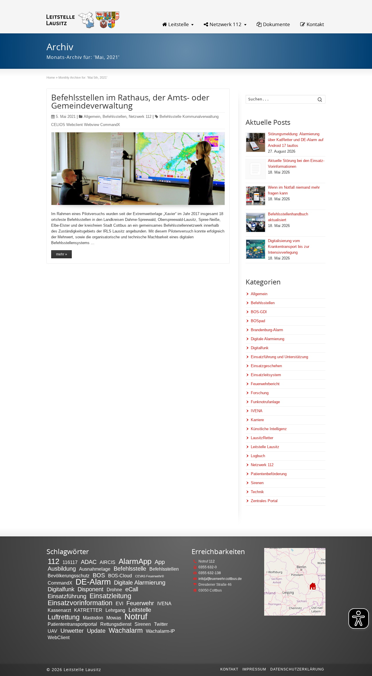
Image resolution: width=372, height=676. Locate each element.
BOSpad (258, 321)
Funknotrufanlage (265, 402)
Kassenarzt (59, 610)
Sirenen (257, 483)
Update (96, 631)
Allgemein (92, 116)
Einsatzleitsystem (266, 375)
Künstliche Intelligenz (269, 429)
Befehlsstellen (114, 116)
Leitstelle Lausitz (265, 447)
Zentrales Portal (264, 501)
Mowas (113, 617)
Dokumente (276, 24)
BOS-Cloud (120, 575)
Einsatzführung (67, 596)
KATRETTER (88, 610)
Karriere (257, 420)
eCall (131, 589)
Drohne (114, 589)
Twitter (161, 624)
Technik (257, 492)
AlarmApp (135, 561)
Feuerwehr (140, 603)
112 (53, 561)
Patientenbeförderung (269, 474)
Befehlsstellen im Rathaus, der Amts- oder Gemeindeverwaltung (130, 101)
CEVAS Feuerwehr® (149, 576)
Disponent (90, 589)
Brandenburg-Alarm (267, 330)
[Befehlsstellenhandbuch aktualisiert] (256, 222)
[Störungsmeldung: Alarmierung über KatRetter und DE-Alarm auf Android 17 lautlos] (256, 142)
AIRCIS (107, 562)
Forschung (260, 393)
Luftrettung (64, 617)
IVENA (256, 411)
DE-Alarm (93, 581)
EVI (119, 603)
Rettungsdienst (115, 624)
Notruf (135, 616)
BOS (99, 575)
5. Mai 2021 (66, 116)
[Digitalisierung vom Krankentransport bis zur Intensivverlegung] (256, 249)
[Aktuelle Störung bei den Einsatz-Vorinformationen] (256, 169)
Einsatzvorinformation (80, 603)
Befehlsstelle (130, 568)
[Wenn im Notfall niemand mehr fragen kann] (256, 196)
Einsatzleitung (110, 596)
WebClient (58, 637)
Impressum (254, 669)
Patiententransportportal (72, 624)
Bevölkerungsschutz (69, 575)
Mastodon (93, 617)
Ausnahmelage (94, 569)
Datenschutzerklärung (297, 669)
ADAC (88, 562)
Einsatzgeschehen (266, 366)
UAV (52, 631)
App (160, 562)
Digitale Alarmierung (267, 339)
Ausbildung (62, 568)
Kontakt (315, 24)
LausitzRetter (262, 438)
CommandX (60, 582)
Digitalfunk (260, 348)
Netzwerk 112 (226, 24)
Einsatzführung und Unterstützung (279, 357)
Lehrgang (115, 610)
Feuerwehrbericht (265, 384)
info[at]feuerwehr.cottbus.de (220, 579)
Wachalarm (126, 630)
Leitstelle (178, 24)
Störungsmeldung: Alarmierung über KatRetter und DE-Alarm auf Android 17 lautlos (295, 140)
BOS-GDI (259, 312)
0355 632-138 (209, 573)
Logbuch (258, 456)
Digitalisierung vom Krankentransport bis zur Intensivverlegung (288, 247)
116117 (70, 562)
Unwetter (72, 631)
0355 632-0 (207, 567)
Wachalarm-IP (160, 631)
